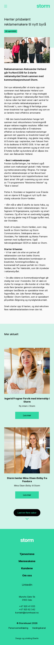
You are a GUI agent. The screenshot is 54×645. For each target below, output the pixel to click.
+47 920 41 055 (27, 606)
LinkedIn (27, 584)
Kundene (27, 568)
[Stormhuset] (43, 6)
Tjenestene (27, 554)
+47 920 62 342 (27, 609)
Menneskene (27, 561)
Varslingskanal (39, 628)
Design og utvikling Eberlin (27, 638)
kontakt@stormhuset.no (27, 612)
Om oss (27, 575)
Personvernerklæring (18, 628)
